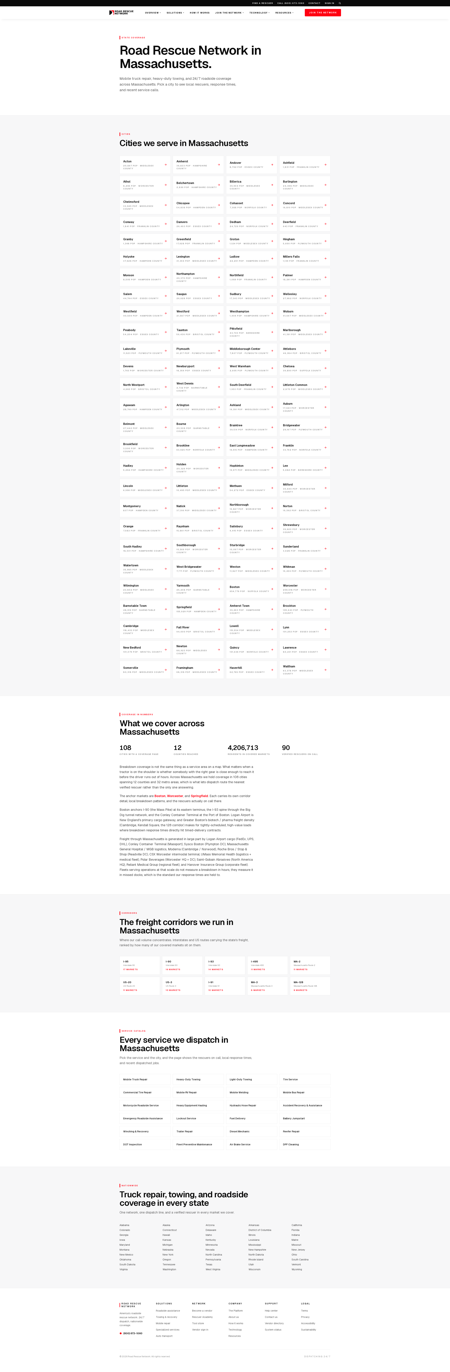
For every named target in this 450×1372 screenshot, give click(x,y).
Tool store (198, 1323)
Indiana (296, 1235)
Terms (304, 1310)
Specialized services (167, 1329)
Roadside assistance (168, 1310)
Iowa (122, 1239)
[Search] (340, 3)
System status (273, 1329)
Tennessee (169, 1264)
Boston (160, 796)
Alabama (124, 1225)
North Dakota (256, 1254)
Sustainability (308, 1329)
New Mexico (126, 1254)
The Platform (236, 1310)
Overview (153, 12)
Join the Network (229, 12)
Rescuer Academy (202, 1317)
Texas (209, 1264)
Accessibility (308, 1323)
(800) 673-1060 (131, 1333)
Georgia (124, 1235)
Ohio (294, 1254)
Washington (169, 1269)
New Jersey (298, 1249)
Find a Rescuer (262, 3)
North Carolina (214, 1254)
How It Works (200, 12)
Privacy (305, 1317)
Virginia (124, 1269)
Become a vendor (202, 1310)
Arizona (210, 1225)
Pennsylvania (213, 1259)
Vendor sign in (200, 1329)
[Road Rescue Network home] (121, 13)
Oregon (167, 1259)
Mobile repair (163, 1323)
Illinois (252, 1235)
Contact (314, 3)
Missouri (296, 1244)
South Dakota (127, 1264)
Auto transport (164, 1336)
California (297, 1225)
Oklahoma (125, 1259)
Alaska (166, 1225)
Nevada (210, 1249)
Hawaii (166, 1235)
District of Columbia (260, 1230)
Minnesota (212, 1244)
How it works (236, 1323)
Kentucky (211, 1239)
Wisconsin (255, 1269)
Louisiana (254, 1239)
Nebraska (168, 1249)
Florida (295, 1230)
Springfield (199, 796)
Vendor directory (274, 1323)
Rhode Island (256, 1259)
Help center (271, 1310)
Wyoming (297, 1269)
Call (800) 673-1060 (290, 3)
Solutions (175, 12)
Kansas (167, 1239)
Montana (124, 1249)
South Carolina (300, 1259)
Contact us (271, 1317)
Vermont (296, 1264)
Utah (251, 1264)
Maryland (125, 1244)
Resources (284, 12)
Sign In (329, 3)
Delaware (211, 1230)
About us (234, 1317)
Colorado (125, 1230)
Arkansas (254, 1225)
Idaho (209, 1235)
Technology (259, 12)
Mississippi (255, 1244)
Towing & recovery (166, 1317)
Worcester (175, 796)
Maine (295, 1239)
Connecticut (170, 1230)
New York (168, 1254)
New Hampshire (257, 1249)
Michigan (168, 1244)
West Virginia (213, 1269)
